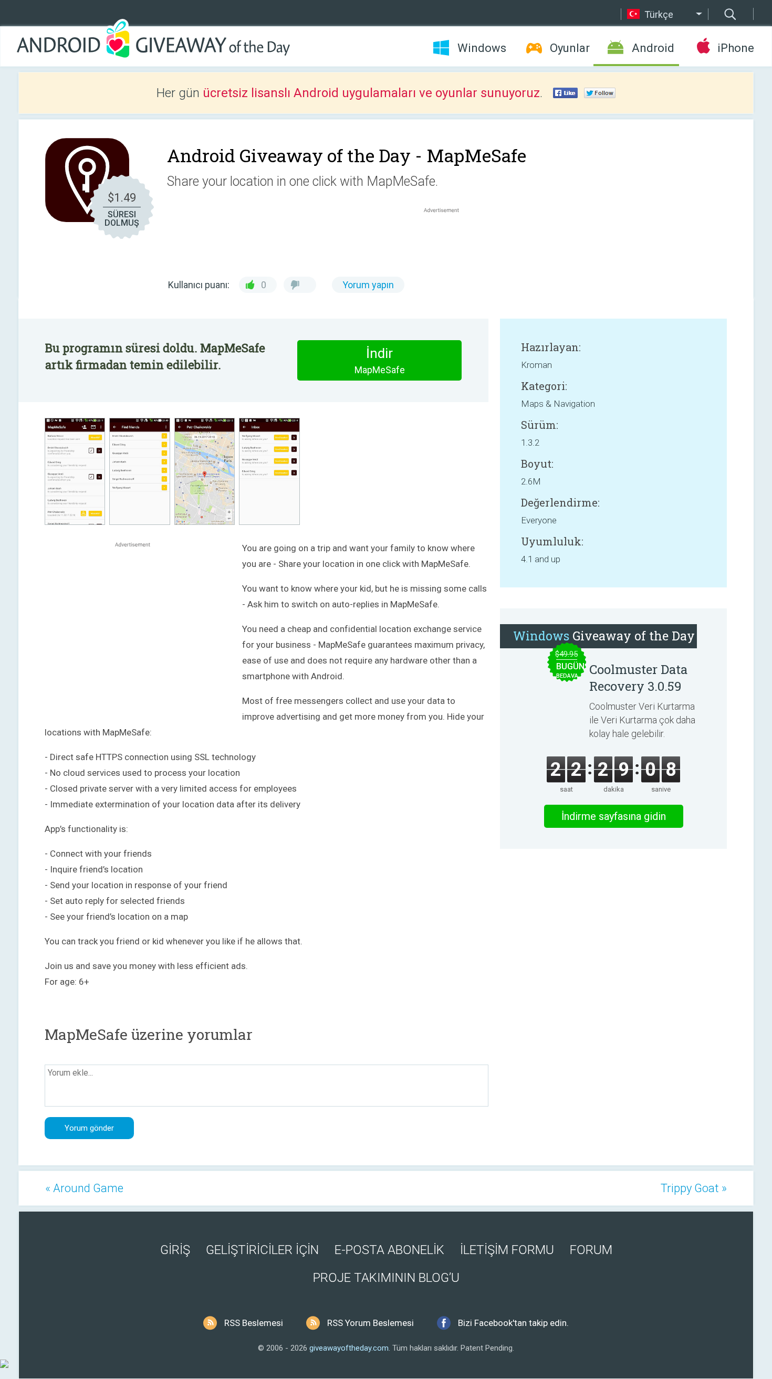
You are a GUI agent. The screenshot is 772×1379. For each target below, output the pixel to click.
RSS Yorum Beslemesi (370, 1323)
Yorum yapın (368, 284)
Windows (481, 48)
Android (653, 48)
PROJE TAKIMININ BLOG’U (386, 1277)
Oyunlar (570, 48)
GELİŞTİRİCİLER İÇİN (262, 1250)
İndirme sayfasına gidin (613, 816)
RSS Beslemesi (253, 1323)
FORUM (591, 1250)
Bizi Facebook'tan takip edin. (513, 1323)
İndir (379, 360)
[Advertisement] (447, 240)
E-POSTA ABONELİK (389, 1250)
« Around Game (84, 1188)
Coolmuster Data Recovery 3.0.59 (638, 677)
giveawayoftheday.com (349, 1348)
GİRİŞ (175, 1250)
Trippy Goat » (694, 1188)
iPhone (735, 48)
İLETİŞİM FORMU (507, 1250)
